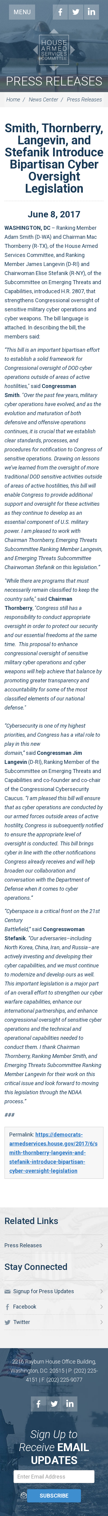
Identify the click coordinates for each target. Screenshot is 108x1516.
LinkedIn (91, 12)
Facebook (60, 12)
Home (13, 99)
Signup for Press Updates (43, 1291)
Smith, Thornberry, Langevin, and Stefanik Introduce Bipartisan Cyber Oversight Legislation (54, 158)
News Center (43, 99)
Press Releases (54, 81)
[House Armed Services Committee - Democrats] (54, 50)
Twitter (75, 12)
